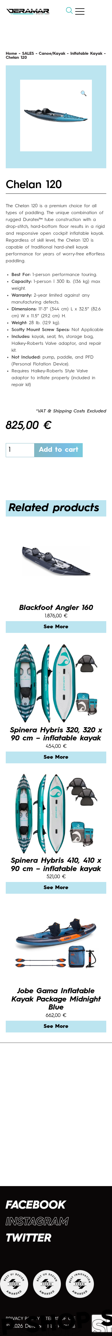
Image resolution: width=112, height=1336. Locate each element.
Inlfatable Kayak (86, 54)
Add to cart (58, 450)
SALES (28, 54)
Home (11, 54)
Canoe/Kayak (52, 54)
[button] (83, 94)
